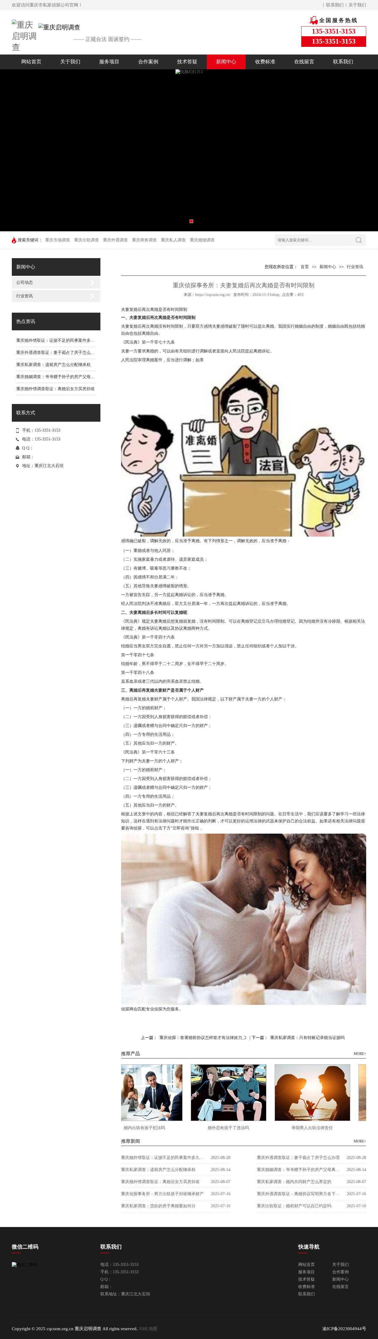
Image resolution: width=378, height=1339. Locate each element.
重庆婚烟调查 (202, 240)
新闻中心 (226, 62)
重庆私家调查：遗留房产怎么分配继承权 (53, 364)
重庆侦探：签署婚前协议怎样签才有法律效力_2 (202, 1037)
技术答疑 (187, 62)
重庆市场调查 (57, 240)
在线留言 (304, 62)
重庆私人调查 (173, 240)
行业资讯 (24, 296)
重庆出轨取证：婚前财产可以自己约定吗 (294, 1206)
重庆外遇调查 (115, 240)
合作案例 (148, 62)
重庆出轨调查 (86, 240)
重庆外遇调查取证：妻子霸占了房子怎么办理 (57, 352)
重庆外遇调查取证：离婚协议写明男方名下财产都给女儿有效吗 (298, 1194)
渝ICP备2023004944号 (344, 1328)
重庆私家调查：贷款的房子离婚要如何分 (158, 1206)
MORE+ (360, 1054)
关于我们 (357, 5)
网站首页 (31, 62)
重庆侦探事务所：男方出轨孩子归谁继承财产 (162, 1194)
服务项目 (109, 62)
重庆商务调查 (144, 240)
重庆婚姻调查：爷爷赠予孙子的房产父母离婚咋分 (61, 377)
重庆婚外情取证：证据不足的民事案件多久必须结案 (63, 340)
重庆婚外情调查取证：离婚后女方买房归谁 (55, 389)
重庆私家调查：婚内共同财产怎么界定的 (294, 1182)
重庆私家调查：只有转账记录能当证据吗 (307, 1037)
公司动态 (24, 282)
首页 (305, 267)
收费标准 (265, 62)
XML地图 (148, 1328)
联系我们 (335, 5)
